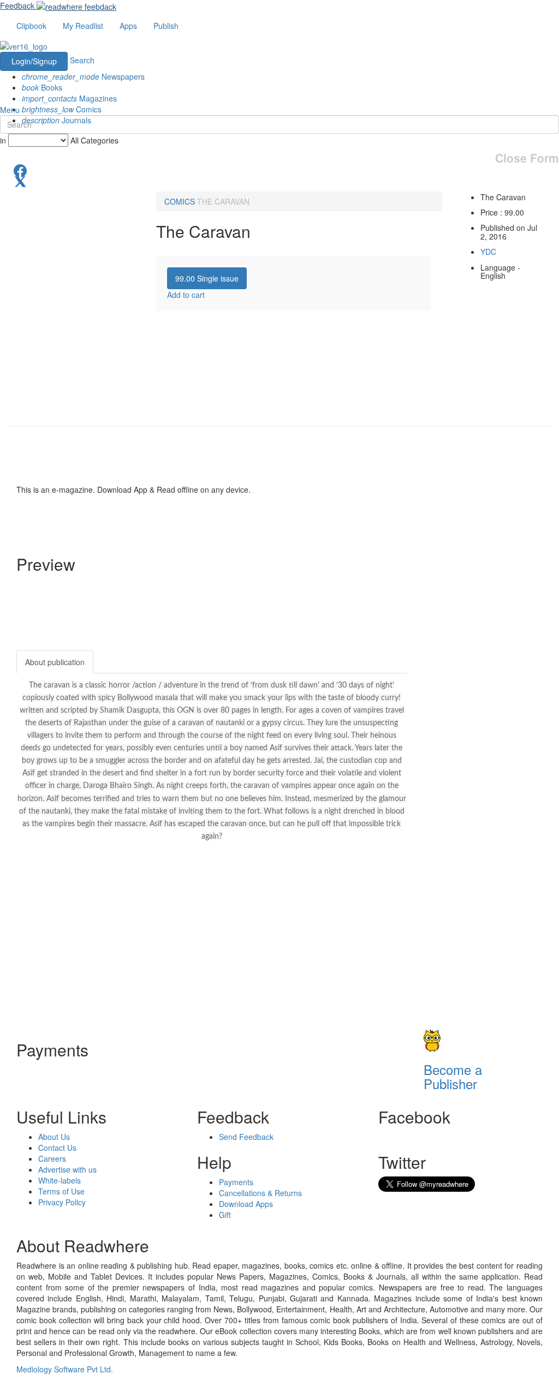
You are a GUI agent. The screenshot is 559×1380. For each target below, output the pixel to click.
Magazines (69, 98)
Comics (62, 109)
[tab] (207, 278)
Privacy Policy (62, 1202)
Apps (128, 25)
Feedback (17, 5)
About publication (55, 661)
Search (82, 60)
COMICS (179, 201)
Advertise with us (67, 1169)
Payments (236, 1181)
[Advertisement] (491, 814)
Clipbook (31, 25)
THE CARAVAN (223, 201)
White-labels (59, 1180)
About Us (54, 1136)
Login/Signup (34, 61)
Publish (166, 25)
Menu (10, 109)
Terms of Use (61, 1191)
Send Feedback (246, 1136)
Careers (52, 1158)
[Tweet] (279, 180)
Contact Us (57, 1147)
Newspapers (83, 76)
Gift (225, 1214)
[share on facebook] (279, 169)
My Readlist (83, 25)
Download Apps (246, 1203)
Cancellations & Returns (260, 1192)
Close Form (527, 158)
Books (42, 87)
